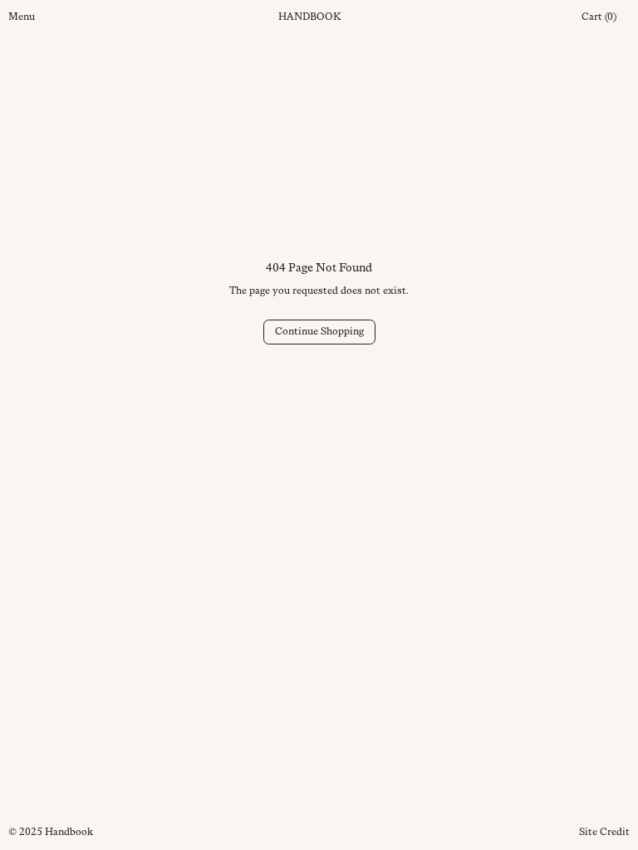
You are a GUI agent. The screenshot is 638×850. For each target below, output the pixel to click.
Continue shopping (319, 331)
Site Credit (604, 832)
